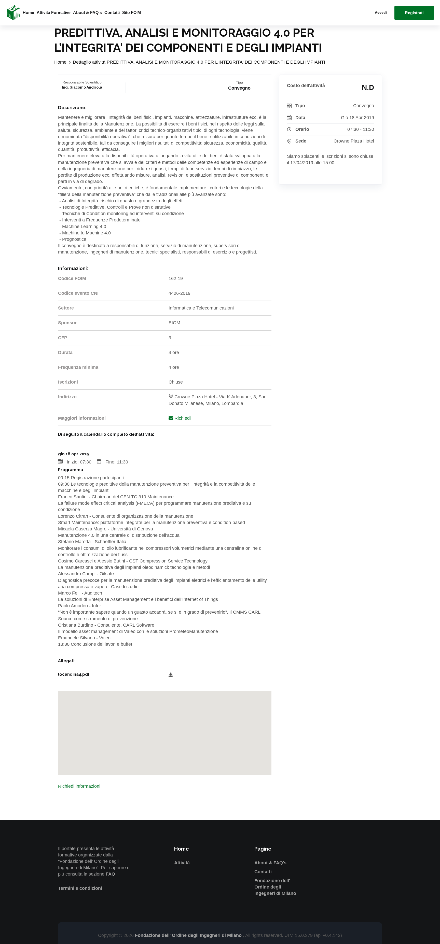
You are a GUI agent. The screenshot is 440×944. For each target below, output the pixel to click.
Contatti (112, 12)
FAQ (110, 874)
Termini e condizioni (80, 888)
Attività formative (54, 12)
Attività (182, 862)
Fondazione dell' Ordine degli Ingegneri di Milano (275, 887)
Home (28, 12)
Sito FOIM (131, 12)
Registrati (414, 13)
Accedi (381, 12)
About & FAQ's (87, 12)
